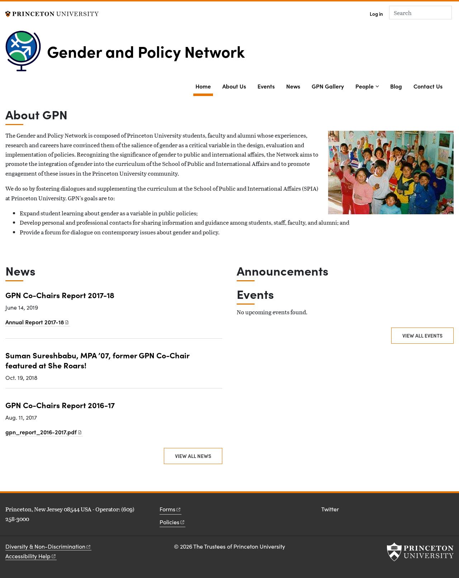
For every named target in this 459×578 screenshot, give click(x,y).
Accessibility (28, 556)
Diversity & (45, 546)
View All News (193, 455)
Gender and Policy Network (146, 51)
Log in (376, 13)
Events (266, 86)
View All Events (422, 335)
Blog (396, 86)
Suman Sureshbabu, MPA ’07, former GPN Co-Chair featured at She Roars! (97, 360)
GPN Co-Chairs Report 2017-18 (59, 294)
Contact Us (428, 86)
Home (204, 86)
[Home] (26, 54)
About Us (234, 86)
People (364, 86)
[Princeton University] (52, 13)
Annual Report (34, 322)
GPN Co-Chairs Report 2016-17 (60, 404)
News (293, 86)
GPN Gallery (328, 86)
